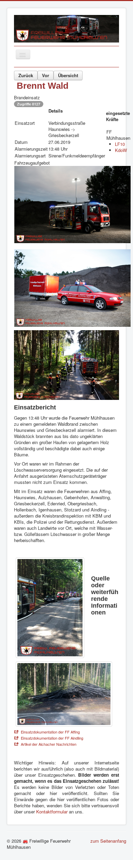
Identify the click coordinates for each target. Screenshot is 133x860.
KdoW (121, 150)
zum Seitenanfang (108, 841)
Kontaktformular (52, 811)
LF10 (120, 144)
